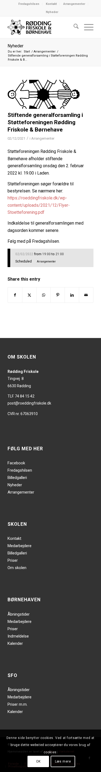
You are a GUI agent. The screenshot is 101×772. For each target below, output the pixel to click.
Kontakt (51, 4)
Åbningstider (19, 614)
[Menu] (86, 27)
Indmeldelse (18, 636)
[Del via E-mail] (86, 295)
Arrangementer (74, 4)
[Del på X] (29, 295)
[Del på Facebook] (15, 295)
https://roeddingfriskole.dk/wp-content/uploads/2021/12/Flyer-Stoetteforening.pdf (39, 205)
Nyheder (52, 12)
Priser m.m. (17, 704)
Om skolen (17, 567)
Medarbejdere (20, 545)
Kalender (15, 643)
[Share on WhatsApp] (44, 295)
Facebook (16, 463)
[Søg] (73, 27)
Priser (13, 560)
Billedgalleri (17, 477)
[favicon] (44, 94)
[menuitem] (29, 4)
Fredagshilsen (28, 4)
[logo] (42, 27)
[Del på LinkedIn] (72, 295)
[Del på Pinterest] (58, 295)
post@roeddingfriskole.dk (29, 403)
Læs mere (63, 761)
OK (38, 761)
